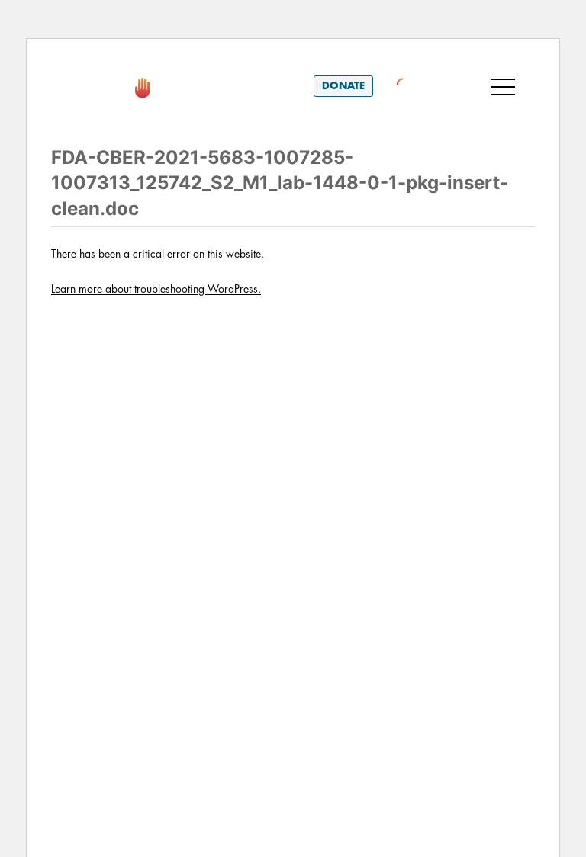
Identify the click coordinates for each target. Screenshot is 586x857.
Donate (343, 86)
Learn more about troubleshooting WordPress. (156, 289)
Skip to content (108, 60)
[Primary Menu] (503, 86)
